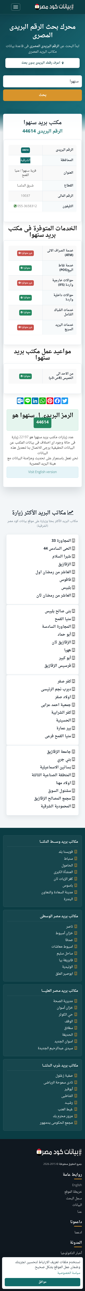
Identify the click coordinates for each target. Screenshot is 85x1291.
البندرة (68, 899)
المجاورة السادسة (56, 626)
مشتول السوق (59, 791)
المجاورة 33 (61, 541)
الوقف (69, 1021)
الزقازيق (64, 564)
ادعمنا (78, 1233)
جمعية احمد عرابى (56, 705)
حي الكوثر (66, 1015)
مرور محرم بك (63, 1116)
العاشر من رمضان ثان (53, 595)
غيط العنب (65, 1109)
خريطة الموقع (73, 1192)
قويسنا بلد (66, 852)
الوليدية (67, 967)
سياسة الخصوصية (68, 1273)
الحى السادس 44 (57, 548)
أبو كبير (65, 658)
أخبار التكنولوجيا (71, 1253)
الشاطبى (67, 1096)
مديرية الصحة (63, 1001)
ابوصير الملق (64, 974)
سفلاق (68, 1028)
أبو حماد (64, 634)
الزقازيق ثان (61, 642)
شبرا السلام (61, 556)
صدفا (69, 940)
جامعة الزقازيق (59, 752)
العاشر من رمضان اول (53, 572)
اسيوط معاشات (62, 947)
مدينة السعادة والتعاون (57, 892)
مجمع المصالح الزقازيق (52, 798)
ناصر (69, 927)
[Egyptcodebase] (54, 7)
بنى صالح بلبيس (58, 611)
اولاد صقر (63, 697)
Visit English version (42, 472)
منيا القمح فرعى (58, 736)
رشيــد (69, 1103)
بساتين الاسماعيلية (55, 767)
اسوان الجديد (63, 1041)
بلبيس (66, 587)
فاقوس (65, 580)
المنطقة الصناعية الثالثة (51, 775)
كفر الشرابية (61, 712)
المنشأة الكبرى (63, 872)
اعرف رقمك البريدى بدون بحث (40, 63)
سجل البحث (74, 1199)
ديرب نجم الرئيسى (56, 689)
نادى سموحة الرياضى (58, 1083)
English (77, 1185)
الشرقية (25, 160)
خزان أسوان (65, 1008)
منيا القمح (63, 619)
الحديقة (67, 1035)
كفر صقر (64, 681)
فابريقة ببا (66, 960)
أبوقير (69, 1089)
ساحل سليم (65, 953)
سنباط (68, 859)
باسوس (68, 886)
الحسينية (63, 720)
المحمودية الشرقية (56, 806)
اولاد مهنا (63, 783)
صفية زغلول (64, 1076)
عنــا (79, 1212)
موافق (42, 1282)
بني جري (64, 759)
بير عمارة (63, 728)
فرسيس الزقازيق (57, 665)
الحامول (67, 866)
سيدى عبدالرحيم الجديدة (55, 1048)
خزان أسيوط (64, 933)
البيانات (77, 1205)
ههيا (67, 650)
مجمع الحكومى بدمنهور (56, 1123)
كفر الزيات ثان (63, 879)
